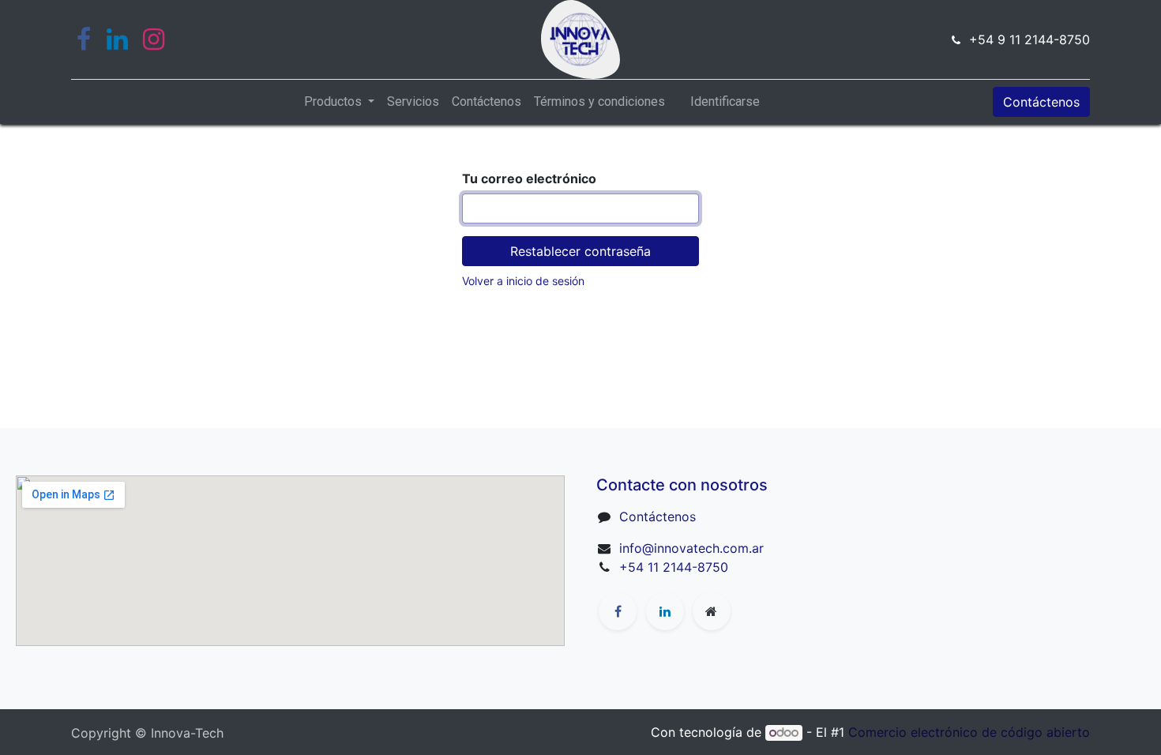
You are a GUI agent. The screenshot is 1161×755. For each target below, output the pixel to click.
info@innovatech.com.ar (691, 548)
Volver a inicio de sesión (523, 280)
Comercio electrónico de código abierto (969, 732)
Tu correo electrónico (529, 178)
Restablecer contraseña (580, 251)
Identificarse (725, 101)
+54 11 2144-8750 (673, 567)
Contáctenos (1041, 102)
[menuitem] (413, 102)
